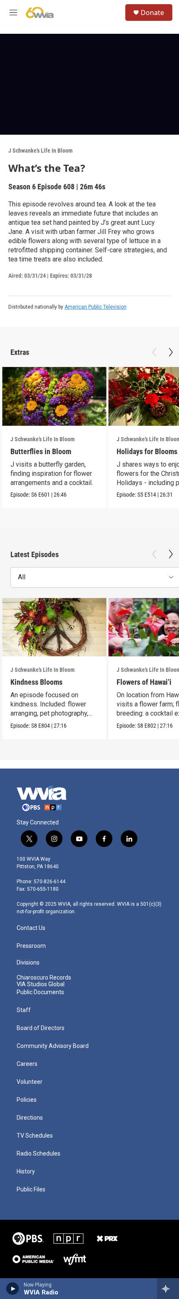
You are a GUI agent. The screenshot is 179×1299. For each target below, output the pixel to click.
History (26, 1171)
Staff (24, 1010)
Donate (152, 12)
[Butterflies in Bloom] (54, 396)
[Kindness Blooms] (54, 627)
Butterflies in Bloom (40, 451)
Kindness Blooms (36, 682)
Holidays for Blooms (147, 451)
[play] (12, 1288)
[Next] (171, 352)
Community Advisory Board (53, 1046)
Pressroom (31, 946)
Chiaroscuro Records (44, 978)
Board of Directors (41, 1028)
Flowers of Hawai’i (144, 682)
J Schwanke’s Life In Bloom (40, 150)
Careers (27, 1064)
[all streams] (168, 1288)
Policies (27, 1100)
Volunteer (29, 1082)
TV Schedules (35, 1136)
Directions (30, 1118)
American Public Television (96, 307)
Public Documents (40, 992)
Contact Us (31, 928)
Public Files (31, 1189)
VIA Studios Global (41, 984)
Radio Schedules (38, 1154)
